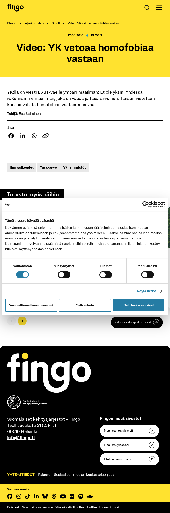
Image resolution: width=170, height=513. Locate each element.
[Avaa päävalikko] (159, 7)
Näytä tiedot (146, 291)
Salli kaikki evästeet (139, 305)
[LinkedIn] (36, 496)
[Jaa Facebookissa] (11, 136)
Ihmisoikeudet (22, 167)
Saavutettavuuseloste (37, 507)
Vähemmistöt (74, 167)
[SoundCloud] (89, 496)
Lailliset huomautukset (103, 507)
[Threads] (54, 496)
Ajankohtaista (34, 23)
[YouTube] (63, 496)
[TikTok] (27, 496)
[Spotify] (80, 496)
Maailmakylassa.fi (116, 445)
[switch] (64, 274)
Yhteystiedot (21, 474)
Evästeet (13, 507)
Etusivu (12, 23)
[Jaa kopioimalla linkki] (46, 136)
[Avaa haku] (147, 7)
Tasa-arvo (48, 167)
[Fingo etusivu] (15, 8)
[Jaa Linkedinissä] (23, 136)
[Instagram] (18, 496)
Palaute (44, 474)
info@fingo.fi (21, 438)
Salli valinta (85, 305)
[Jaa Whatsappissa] (34, 136)
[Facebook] (9, 496)
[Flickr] (71, 496)
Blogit (56, 23)
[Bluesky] (45, 496)
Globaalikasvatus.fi (117, 459)
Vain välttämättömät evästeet (31, 305)
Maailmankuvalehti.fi (118, 431)
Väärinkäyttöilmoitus (70, 507)
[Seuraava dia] (22, 321)
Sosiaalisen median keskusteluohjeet (84, 474)
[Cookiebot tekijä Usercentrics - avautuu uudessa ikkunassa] (145, 204)
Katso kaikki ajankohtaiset (132, 322)
